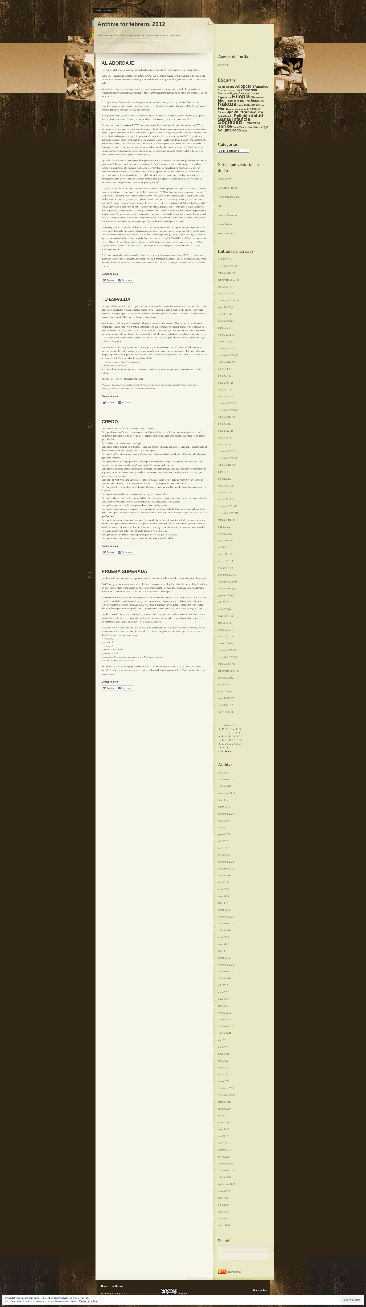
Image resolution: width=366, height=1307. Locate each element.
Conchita (109, 516)
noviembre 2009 (226, 657)
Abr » (228, 751)
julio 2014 (223, 369)
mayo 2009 (223, 698)
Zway (244, 131)
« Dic (220, 751)
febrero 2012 (224, 499)
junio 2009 (223, 691)
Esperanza (224, 97)
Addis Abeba (226, 86)
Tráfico (256, 127)
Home (98, 10)
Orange (93, 29)
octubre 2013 (224, 417)
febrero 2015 (224, 334)
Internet (244, 100)
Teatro (235, 127)
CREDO (110, 421)
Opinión (232, 112)
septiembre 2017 (226, 280)
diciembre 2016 (226, 300)
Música (260, 105)
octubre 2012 (224, 465)
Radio (221, 116)
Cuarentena (224, 93)
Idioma (224, 100)
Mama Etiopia (225, 224)
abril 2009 (223, 705)
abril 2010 (223, 623)
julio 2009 (223, 684)
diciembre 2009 (226, 650)
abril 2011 (223, 547)
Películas (245, 112)
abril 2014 (223, 389)
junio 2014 (223, 376)
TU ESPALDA (116, 299)
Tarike (225, 126)
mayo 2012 (223, 485)
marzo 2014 (224, 396)
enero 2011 (224, 568)
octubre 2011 (224, 520)
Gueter (260, 97)
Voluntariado (229, 130)
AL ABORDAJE (118, 63)
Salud (256, 115)
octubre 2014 (224, 362)
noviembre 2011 (226, 513)
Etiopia (241, 96)
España (255, 93)
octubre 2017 (224, 273)
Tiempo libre (246, 127)
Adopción (244, 86)
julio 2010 (223, 602)
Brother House (226, 90)
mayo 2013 (223, 431)
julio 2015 (223, 328)
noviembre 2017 (226, 266)
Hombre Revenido (227, 215)
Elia (220, 206)
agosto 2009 (224, 677)
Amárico (261, 86)
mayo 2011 (223, 540)
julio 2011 (223, 527)
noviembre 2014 (226, 355)
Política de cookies (88, 1301)
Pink (93, 42)
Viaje (264, 127)
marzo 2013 (224, 444)
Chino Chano (225, 178)
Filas (253, 97)
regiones (127, 125)
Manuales (250, 105)
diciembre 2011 (226, 506)
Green (93, 36)
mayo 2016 (223, 307)
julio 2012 (223, 472)
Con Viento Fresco (227, 188)
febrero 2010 (224, 636)
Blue (93, 23)
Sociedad (230, 122)
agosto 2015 (224, 321)
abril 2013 (223, 437)
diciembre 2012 (226, 451)
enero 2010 (224, 643)
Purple (93, 49)
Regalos (228, 116)
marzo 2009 (224, 712)
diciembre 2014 (226, 348)
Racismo (257, 112)
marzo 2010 (224, 629)
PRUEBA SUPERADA (124, 571)
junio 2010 (223, 609)
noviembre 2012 (226, 458)
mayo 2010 (223, 616)
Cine (237, 90)
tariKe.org (110, 10)
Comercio (249, 90)
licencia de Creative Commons (143, 1293)
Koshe (240, 105)
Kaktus (227, 104)
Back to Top (260, 1290)
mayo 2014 (223, 382)
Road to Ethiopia (226, 233)
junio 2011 (223, 533)
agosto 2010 (224, 595)
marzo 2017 (224, 293)
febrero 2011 (224, 561)
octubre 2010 (224, 588)
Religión (242, 115)
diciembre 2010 (226, 575)
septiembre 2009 (226, 671)
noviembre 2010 (226, 581)
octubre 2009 (224, 664)
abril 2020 (223, 259)
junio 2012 (223, 479)
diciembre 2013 (226, 403)
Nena (223, 108)
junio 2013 (223, 424)
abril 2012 (223, 492)
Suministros (251, 123)
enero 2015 (224, 341)
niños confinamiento (238, 109)
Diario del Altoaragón (229, 197)
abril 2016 (223, 314)
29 (226, 747)
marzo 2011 (224, 554)
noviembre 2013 (226, 410)
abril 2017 (223, 286)
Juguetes (257, 100)
